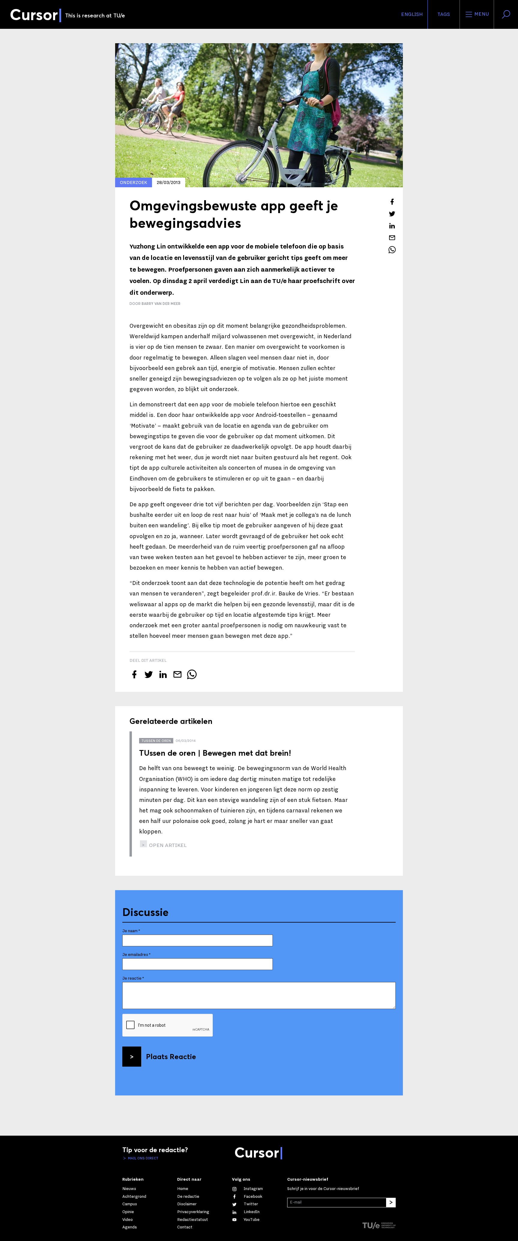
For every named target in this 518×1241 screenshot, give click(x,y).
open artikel (167, 845)
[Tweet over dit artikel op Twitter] (392, 213)
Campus (129, 1204)
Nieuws (129, 1188)
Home (182, 1188)
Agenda (129, 1227)
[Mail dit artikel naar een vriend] (392, 237)
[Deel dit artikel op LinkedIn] (392, 225)
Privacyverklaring (193, 1211)
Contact (184, 1227)
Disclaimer (187, 1204)
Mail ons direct (142, 1158)
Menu (481, 14)
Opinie (128, 1211)
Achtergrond (134, 1196)
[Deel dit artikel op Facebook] (392, 201)
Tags (443, 14)
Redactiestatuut (192, 1219)
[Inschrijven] (391, 1202)
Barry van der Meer (160, 303)
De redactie (188, 1196)
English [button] (412, 14)
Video (127, 1219)
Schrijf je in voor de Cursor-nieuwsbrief (323, 1188)
